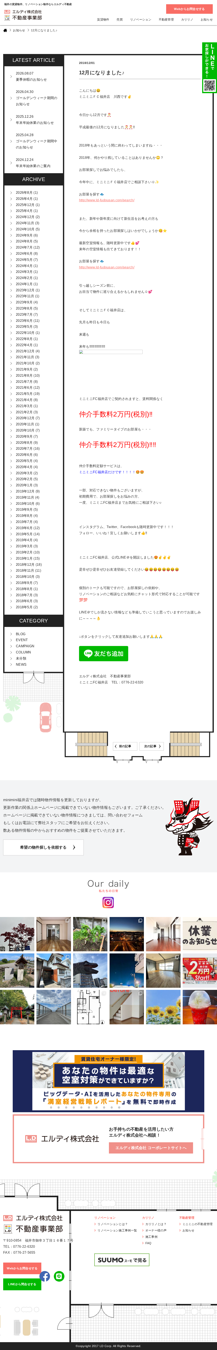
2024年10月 (25, 229)
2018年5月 (24, 607)
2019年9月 (24, 509)
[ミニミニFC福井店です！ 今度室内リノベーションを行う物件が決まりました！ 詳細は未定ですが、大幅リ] (90, 1007)
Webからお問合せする (189, 9)
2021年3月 (24, 406)
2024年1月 (24, 284)
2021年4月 (24, 400)
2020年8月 (24, 442)
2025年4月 (24, 211)
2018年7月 (24, 595)
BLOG (20, 634)
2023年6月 (24, 320)
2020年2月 (24, 479)
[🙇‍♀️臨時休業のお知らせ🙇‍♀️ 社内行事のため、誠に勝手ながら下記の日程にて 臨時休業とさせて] (200, 934)
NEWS (21, 664)
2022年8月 (24, 339)
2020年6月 (24, 454)
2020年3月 (24, 473)
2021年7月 (24, 381)
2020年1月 (24, 485)
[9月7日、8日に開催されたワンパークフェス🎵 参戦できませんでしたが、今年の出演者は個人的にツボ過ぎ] (127, 970)
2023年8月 (24, 308)
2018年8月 (24, 589)
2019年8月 (24, 515)
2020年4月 (24, 467)
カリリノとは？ (156, 1224)
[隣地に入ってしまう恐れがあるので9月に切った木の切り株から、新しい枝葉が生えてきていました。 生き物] (90, 934)
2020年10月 (25, 430)
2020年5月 (24, 461)
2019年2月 (24, 552)
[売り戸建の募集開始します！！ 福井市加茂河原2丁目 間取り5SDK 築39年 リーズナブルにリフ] (53, 970)
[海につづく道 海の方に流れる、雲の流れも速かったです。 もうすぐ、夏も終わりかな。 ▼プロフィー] (53, 1007)
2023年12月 (25, 290)
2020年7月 (24, 448)
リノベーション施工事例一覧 (117, 1230)
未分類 (21, 658)
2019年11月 (25, 497)
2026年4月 (24, 199)
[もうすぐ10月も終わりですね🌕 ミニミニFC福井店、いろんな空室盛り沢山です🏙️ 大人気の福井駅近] (163, 934)
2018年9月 (24, 583)
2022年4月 (24, 345)
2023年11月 (25, 296)
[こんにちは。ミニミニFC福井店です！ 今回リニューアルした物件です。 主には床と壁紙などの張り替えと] (127, 1007)
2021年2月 (24, 412)
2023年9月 (24, 302)
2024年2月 (24, 278)
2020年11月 (25, 424)
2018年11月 (25, 570)
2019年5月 (24, 534)
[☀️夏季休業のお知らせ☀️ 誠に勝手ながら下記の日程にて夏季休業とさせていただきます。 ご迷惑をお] (163, 1007)
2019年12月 (25, 491)
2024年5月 (24, 259)
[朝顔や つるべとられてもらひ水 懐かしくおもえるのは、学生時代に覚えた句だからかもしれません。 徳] (17, 970)
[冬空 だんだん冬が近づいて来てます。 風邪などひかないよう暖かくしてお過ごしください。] (17, 934)
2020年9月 (24, 436)
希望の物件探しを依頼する (43, 847)
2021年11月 (25, 357)
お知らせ (207, 19)
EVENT (22, 640)
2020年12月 (25, 418)
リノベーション (140, 19)
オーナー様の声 (156, 1230)
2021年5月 (24, 394)
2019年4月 (24, 540)
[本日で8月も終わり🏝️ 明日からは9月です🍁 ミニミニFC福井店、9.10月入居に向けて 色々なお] (200, 970)
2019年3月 (24, 546)
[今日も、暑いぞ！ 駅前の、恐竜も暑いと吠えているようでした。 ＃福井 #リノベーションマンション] (90, 970)
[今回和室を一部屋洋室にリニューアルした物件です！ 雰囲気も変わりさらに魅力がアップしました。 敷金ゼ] (53, 934)
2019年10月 (25, 503)
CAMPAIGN (25, 646)
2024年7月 (24, 247)
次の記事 (150, 746)
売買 (120, 19)
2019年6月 (24, 528)
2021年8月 (24, 375)
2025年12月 (25, 205)
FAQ (148, 1243)
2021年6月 (24, 387)
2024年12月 (25, 217)
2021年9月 (24, 369)
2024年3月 (24, 272)
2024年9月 (24, 235)
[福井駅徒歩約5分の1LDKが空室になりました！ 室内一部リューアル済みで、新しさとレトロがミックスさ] (163, 970)
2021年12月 (25, 351)
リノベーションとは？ (112, 1224)
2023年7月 (24, 314)
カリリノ (187, 19)
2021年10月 (25, 363)
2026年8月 (24, 192)
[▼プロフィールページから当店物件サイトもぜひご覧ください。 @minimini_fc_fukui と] (17, 1007)
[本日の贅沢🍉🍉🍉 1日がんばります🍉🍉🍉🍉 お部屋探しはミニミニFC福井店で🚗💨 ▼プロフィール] (200, 1007)
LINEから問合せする (22, 1284)
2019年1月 (24, 558)
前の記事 (125, 746)
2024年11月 (25, 223)
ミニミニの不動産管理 (197, 1224)
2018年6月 (24, 601)
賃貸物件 (103, 19)
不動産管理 (166, 19)
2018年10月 (25, 576)
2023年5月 (24, 326)
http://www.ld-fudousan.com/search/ (106, 200)
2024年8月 (24, 241)
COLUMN (23, 652)
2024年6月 (24, 253)
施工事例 (151, 1236)
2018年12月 (25, 564)
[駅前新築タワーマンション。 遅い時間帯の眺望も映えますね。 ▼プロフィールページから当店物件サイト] (127, 934)
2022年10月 (25, 333)
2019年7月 (24, 522)
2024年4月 (24, 266)
